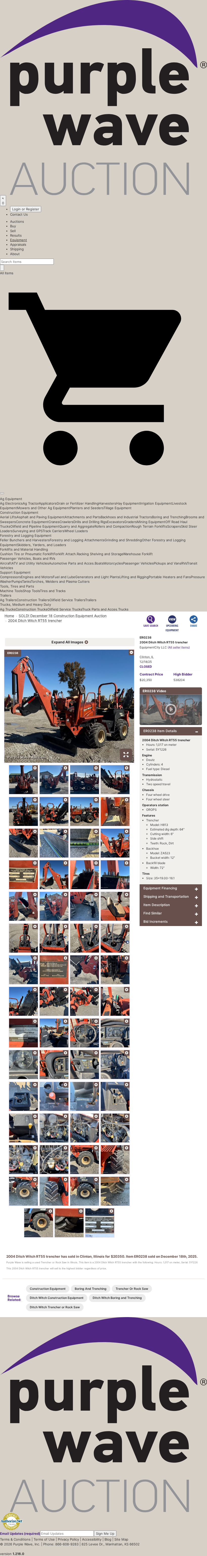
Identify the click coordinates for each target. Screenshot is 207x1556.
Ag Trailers (8, 600)
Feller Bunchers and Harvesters (25, 540)
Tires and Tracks (53, 591)
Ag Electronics (11, 503)
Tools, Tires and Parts (17, 586)
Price (151, 674)
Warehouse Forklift (138, 554)
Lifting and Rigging (134, 577)
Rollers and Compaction (113, 526)
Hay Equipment (128, 503)
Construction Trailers (33, 600)
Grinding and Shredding (123, 540)
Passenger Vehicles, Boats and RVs (27, 558)
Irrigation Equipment (156, 503)
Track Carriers (53, 531)
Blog (108, 1539)
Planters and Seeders (87, 508)
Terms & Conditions (15, 1539)
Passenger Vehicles (138, 563)
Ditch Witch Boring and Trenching (117, 1298)
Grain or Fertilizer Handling (78, 503)
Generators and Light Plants (97, 577)
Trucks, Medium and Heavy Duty (25, 604)
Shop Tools (31, 591)
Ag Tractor (31, 503)
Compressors (10, 577)
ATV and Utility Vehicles (30, 563)
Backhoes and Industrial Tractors (126, 517)
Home (9, 616)
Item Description (156, 905)
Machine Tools (11, 591)
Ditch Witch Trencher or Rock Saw (55, 1307)
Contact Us (19, 214)
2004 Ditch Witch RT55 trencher (35, 620)
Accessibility (91, 1539)
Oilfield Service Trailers (67, 600)
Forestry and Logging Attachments (77, 540)
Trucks (123, 609)
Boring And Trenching (91, 1289)
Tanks (26, 581)
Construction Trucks (31, 609)
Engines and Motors (37, 577)
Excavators (115, 522)
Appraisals (18, 244)
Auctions (17, 221)
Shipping (17, 249)
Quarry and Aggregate (76, 526)
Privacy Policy (68, 1539)
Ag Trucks (8, 609)
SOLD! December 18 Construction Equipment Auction (63, 616)
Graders (130, 522)
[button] (103, 481)
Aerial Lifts (8, 517)
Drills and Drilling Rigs (90, 522)
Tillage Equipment (118, 508)
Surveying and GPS (28, 531)
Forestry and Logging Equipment (25, 535)
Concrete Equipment (32, 522)
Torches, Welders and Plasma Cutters (60, 581)
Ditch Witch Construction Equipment (57, 1298)
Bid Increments (155, 921)
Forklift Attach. (65, 554)
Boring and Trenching (169, 517)
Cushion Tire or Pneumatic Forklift (27, 554)
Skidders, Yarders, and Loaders (41, 545)
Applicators (48, 503)
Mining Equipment (151, 522)
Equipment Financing (160, 888)
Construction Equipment (19, 512)
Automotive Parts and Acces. (72, 563)
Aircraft (6, 563)
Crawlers (66, 522)
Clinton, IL (147, 657)
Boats (99, 563)
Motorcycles (113, 563)
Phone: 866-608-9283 (61, 1544)
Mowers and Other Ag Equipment (43, 508)
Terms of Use (44, 1539)
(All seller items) (179, 647)
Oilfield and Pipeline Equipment (34, 526)
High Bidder (182, 674)
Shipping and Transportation (166, 896)
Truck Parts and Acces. (100, 609)
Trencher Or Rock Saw (132, 1289)
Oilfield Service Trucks (64, 609)
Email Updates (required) (20, 1533)
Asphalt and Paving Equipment (41, 517)
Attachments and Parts (83, 517)
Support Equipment (15, 572)
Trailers (5, 595)
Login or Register (25, 209)
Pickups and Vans (167, 563)
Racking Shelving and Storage (100, 554)
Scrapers (174, 526)
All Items (6, 273)
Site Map (121, 1539)
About (15, 254)
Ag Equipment (11, 499)
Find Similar (152, 913)
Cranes (54, 522)
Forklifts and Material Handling (24, 549)
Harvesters (107, 503)
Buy (13, 226)
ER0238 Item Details (160, 731)
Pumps (17, 581)
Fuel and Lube (64, 577)
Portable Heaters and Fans (170, 577)
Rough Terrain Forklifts (149, 526)
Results (16, 235)
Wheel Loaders (76, 531)
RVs (184, 563)
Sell (13, 231)
